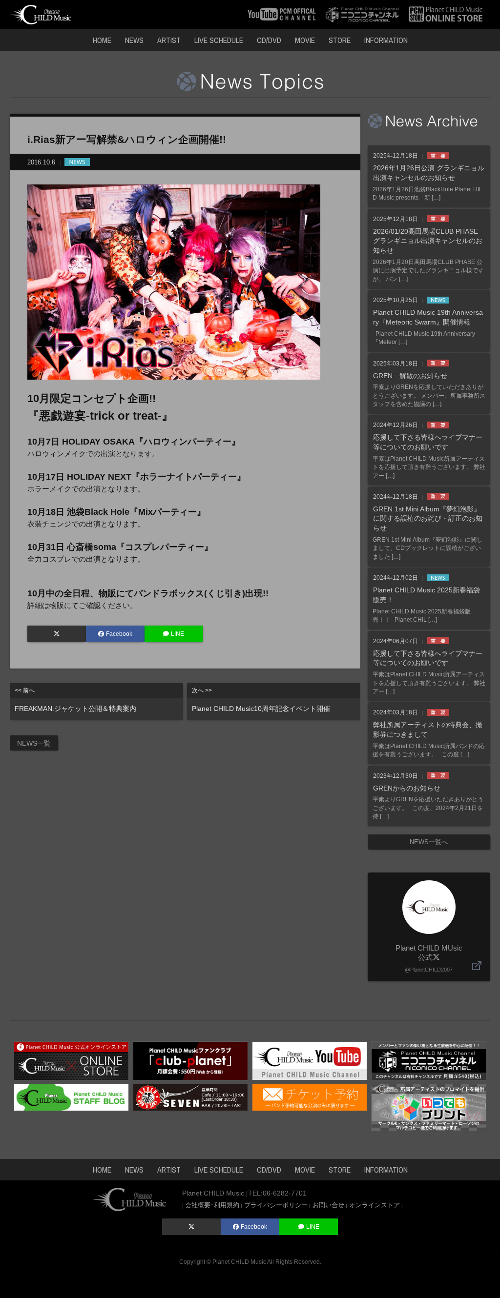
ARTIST (169, 40)
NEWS (134, 40)
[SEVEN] (190, 1097)
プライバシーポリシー (276, 1205)
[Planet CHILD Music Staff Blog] (71, 1097)
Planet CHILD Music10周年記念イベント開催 (261, 700)
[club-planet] (190, 1060)
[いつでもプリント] (428, 1106)
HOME (102, 40)
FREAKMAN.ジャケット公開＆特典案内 (75, 700)
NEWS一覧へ (429, 842)
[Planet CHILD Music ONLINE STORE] (446, 14)
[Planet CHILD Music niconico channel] (362, 14)
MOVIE (305, 40)
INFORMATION (386, 40)
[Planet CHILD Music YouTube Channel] (309, 1060)
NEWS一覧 (34, 743)
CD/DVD (269, 40)
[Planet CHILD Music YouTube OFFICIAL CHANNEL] (282, 14)
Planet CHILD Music (239, 1261)
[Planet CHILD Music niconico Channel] (428, 1060)
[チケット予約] (309, 1097)
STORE (340, 40)
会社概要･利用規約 (212, 1205)
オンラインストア (374, 1205)
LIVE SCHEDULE (218, 40)
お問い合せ (328, 1205)
